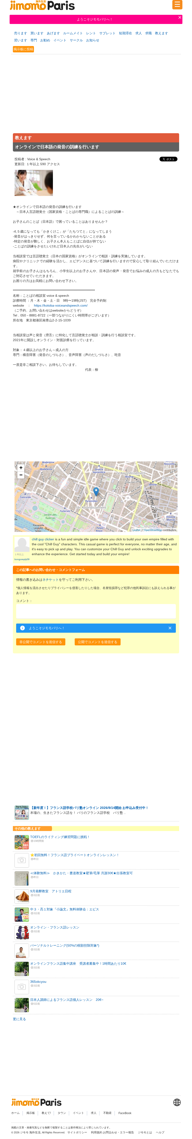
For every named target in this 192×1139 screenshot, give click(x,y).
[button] (40, 641)
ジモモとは (145, 1132)
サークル (76, 40)
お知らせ (92, 40)
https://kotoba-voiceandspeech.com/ (61, 305)
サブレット (107, 33)
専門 (33, 40)
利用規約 (96, 1132)
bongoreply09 (22, 559)
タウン (62, 1113)
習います (20, 40)
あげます (53, 33)
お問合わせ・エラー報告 (119, 1132)
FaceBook (124, 1113)
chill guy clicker (43, 539)
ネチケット (50, 579)
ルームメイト (73, 33)
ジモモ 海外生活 (30, 1132)
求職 (148, 33)
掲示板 (30, 1113)
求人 (138, 33)
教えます (161, 33)
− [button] (20, 475)
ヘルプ (160, 1132)
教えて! (46, 1113)
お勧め (45, 40)
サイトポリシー (77, 1132)
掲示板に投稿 (23, 49)
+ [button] (20, 468)
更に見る (19, 1019)
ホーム (15, 1113)
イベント (59, 40)
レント (91, 33)
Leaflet (136, 530)
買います (37, 33)
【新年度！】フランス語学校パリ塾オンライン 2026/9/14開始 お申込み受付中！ (89, 808)
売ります (20, 33)
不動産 (107, 1113)
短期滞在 (125, 33)
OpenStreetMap (153, 530)
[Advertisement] (96, 99)
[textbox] (96, 611)
